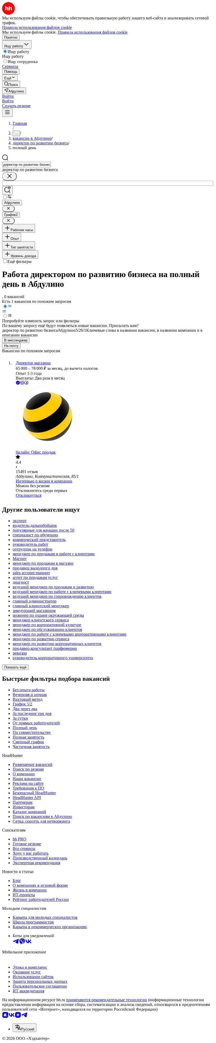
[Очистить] (9, 176)
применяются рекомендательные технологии (106, 1000)
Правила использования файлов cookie (92, 32)
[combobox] (26, 164)
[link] (11, 84)
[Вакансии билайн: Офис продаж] (113, 418)
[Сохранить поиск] (7, 190)
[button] (8, 96)
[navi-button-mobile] (7, 112)
